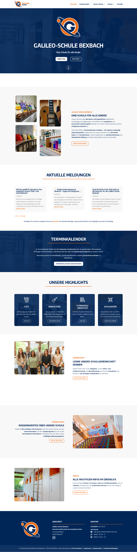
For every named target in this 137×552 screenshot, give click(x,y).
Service (110, 4)
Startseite (73, 4)
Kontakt (120, 4)
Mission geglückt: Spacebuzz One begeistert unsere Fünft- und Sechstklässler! (29, 191)
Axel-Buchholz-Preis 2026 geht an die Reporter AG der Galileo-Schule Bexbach (105, 191)
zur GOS (82, 321)
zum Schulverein (110, 321)
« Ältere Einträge (19, 216)
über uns (61, 59)
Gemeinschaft (84, 4)
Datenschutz (97, 548)
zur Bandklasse (54, 321)
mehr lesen (20, 209)
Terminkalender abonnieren (68, 264)
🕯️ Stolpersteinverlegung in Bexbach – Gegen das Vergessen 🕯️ (68, 190)
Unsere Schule (98, 4)
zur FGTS (27, 321)
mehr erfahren (80, 143)
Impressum (87, 548)
